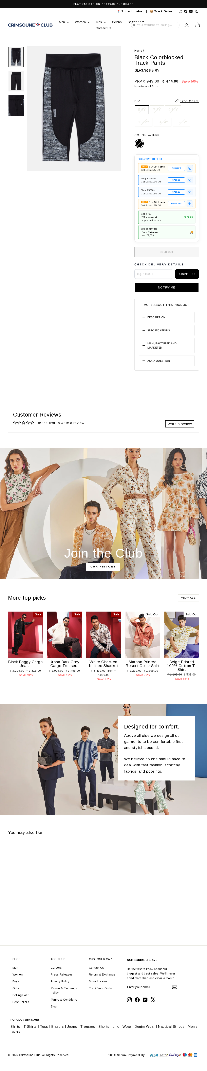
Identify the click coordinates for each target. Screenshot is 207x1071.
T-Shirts (30, 1027)
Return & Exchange (102, 974)
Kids (99, 22)
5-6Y (142, 110)
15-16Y (181, 122)
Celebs (117, 22)
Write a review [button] (180, 424)
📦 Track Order (163, 11)
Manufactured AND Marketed (162, 345)
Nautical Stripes (171, 1027)
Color (146, 135)
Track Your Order (101, 988)
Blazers (57, 1027)
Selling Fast (21, 995)
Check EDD (187, 274)
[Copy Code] (190, 168)
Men (62, 22)
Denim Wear (144, 1027)
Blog (54, 1006)
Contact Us (103, 28)
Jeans (72, 1027)
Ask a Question (158, 360)
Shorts (103, 1027)
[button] (166, 287)
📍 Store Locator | (132, 11)
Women (81, 22)
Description (156, 317)
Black (139, 144)
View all (188, 597)
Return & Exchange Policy (64, 990)
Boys (16, 981)
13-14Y (162, 122)
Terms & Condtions (64, 999)
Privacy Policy (60, 981)
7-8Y (157, 110)
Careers (56, 967)
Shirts (15, 1027)
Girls (16, 988)
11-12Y (143, 122)
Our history (103, 566)
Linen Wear (121, 1027)
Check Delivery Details (159, 264)
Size (166, 101)
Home (138, 50)
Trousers (87, 1027)
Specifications (158, 330)
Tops (44, 1027)
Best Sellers (21, 1002)
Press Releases (62, 974)
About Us (58, 959)
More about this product (166, 305)
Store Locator (98, 981)
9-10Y (173, 110)
